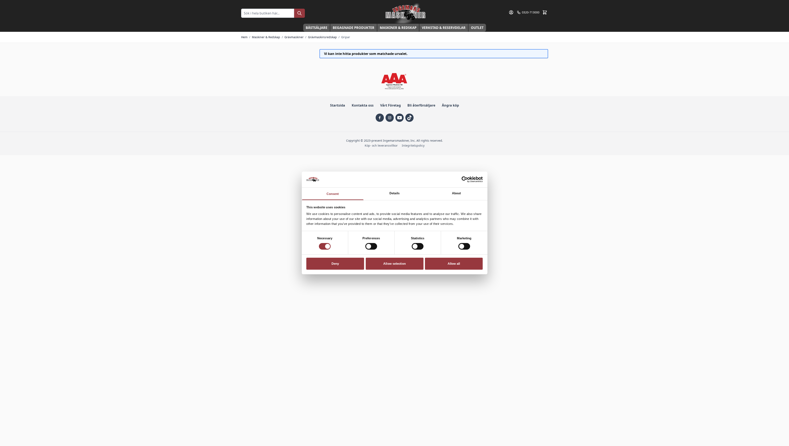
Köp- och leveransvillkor (381, 145)
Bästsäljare (316, 27)
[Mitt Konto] (511, 12)
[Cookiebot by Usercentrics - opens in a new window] (465, 179)
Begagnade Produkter (353, 27)
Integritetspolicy (413, 145)
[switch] (371, 246)
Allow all (454, 263)
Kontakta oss (363, 105)
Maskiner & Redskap (398, 27)
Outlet (477, 27)
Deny (335, 263)
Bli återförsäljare (421, 105)
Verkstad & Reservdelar (444, 27)
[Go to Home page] (406, 13)
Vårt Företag (390, 105)
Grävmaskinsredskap (322, 37)
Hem (244, 37)
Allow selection (394, 263)
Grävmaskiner (294, 37)
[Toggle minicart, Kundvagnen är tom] (544, 12)
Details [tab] (394, 193)
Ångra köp (450, 105)
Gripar (345, 37)
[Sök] (299, 13)
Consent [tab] (333, 194)
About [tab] (456, 193)
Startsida (337, 105)
